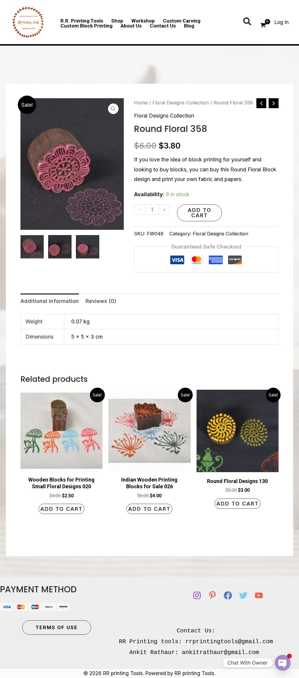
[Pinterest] (212, 595)
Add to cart (199, 212)
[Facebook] (228, 595)
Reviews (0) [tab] (101, 301)
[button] (247, 22)
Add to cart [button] (61, 509)
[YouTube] (259, 595)
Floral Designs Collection (180, 103)
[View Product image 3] (87, 246)
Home (141, 103)
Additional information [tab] (49, 301)
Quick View (61, 466)
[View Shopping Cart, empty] (263, 25)
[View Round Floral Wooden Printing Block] (32, 246)
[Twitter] (243, 595)
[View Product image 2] (60, 246)
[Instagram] (197, 595)
